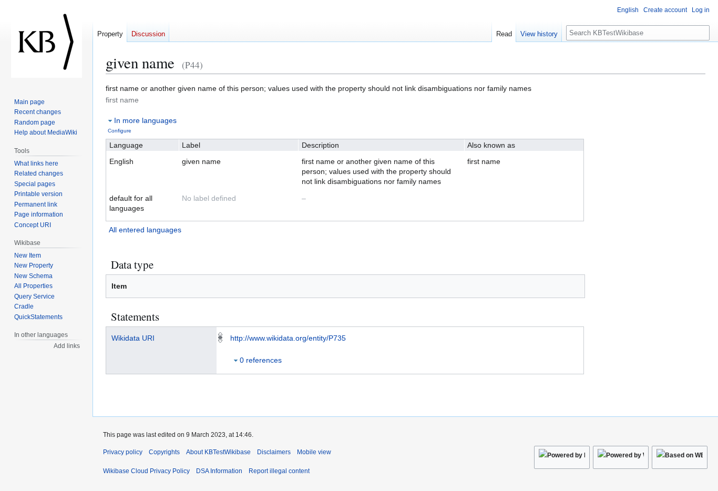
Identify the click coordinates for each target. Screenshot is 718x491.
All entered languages (145, 230)
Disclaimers (274, 452)
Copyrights (164, 452)
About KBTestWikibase (218, 452)
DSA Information (219, 471)
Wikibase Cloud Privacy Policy (146, 471)
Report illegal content (279, 471)
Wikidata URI (133, 338)
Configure (119, 131)
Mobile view (314, 452)
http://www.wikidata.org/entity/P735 (288, 338)
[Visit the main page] (46, 42)
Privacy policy (122, 452)
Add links (67, 346)
